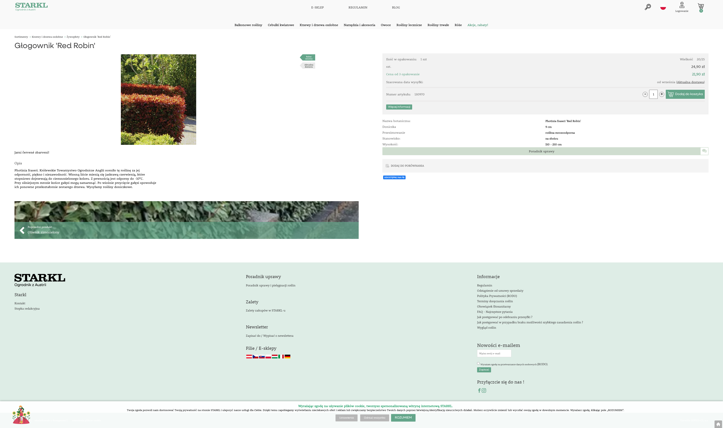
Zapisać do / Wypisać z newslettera (270, 335)
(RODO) (542, 364)
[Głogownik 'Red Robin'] (158, 99)
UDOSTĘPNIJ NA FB (394, 177)
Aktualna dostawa (308, 66)
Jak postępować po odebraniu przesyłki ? (504, 317)
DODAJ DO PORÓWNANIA (407, 165)
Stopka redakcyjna (27, 308)
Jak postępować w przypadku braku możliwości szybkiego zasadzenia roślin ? (530, 322)
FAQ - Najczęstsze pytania (495, 312)
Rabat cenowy (309, 57)
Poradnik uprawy (541, 151)
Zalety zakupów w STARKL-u (265, 310)
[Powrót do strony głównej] (718, 424)
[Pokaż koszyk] (701, 6)
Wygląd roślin (486, 327)
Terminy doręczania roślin (495, 301)
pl (663, 7)
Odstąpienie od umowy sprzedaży (500, 290)
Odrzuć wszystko (374, 417)
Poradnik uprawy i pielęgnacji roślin (270, 285)
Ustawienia (346, 417)
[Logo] (31, 7)
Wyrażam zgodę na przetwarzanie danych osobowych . (514, 364)
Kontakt (19, 303)
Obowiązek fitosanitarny (494, 306)
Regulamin (484, 285)
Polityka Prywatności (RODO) (497, 296)
